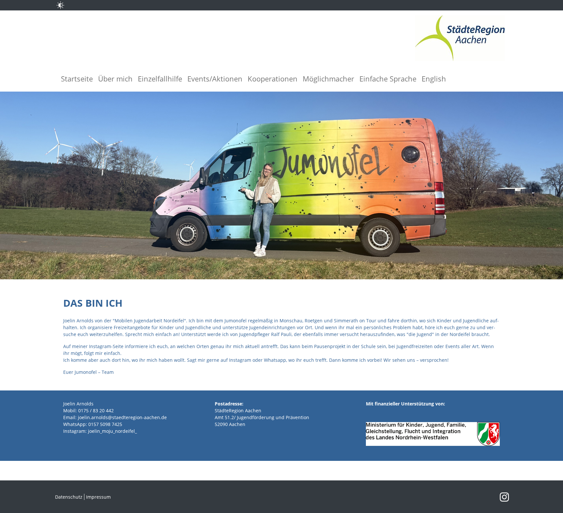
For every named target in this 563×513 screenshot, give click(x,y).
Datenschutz (68, 497)
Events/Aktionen (214, 78)
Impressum (98, 497)
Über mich (115, 78)
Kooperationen (272, 78)
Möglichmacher (328, 78)
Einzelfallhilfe (160, 78)
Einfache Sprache (387, 78)
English (434, 78)
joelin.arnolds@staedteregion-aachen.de (122, 417)
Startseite (77, 78)
